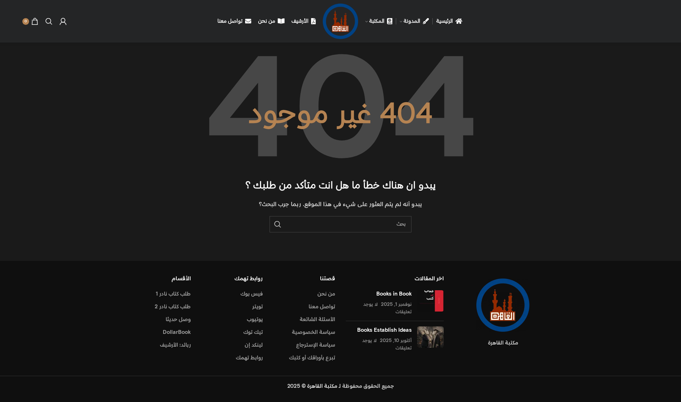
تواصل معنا (322, 306)
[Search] (49, 21)
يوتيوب (255, 319)
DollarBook (177, 332)
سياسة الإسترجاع (315, 345)
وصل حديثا (178, 319)
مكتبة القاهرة (322, 386)
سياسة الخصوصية (313, 332)
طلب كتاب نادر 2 (173, 306)
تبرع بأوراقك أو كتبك (312, 357)
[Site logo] (340, 21)
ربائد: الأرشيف (175, 345)
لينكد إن (254, 345)
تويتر (257, 306)
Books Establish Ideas (384, 330)
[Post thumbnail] (430, 302)
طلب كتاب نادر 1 (173, 294)
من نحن (326, 294)
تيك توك (253, 332)
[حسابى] (63, 21)
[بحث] (278, 224)
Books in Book (394, 294)
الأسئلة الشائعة (317, 319)
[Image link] (503, 305)
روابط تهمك (249, 357)
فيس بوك (251, 294)
